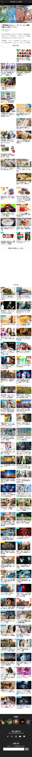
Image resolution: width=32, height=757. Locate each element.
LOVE (2, 301)
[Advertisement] (16, 268)
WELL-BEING (19, 287)
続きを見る (16, 45)
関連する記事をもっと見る (15, 248)
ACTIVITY (2, 104)
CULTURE (18, 131)
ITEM (18, 118)
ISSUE (18, 49)
